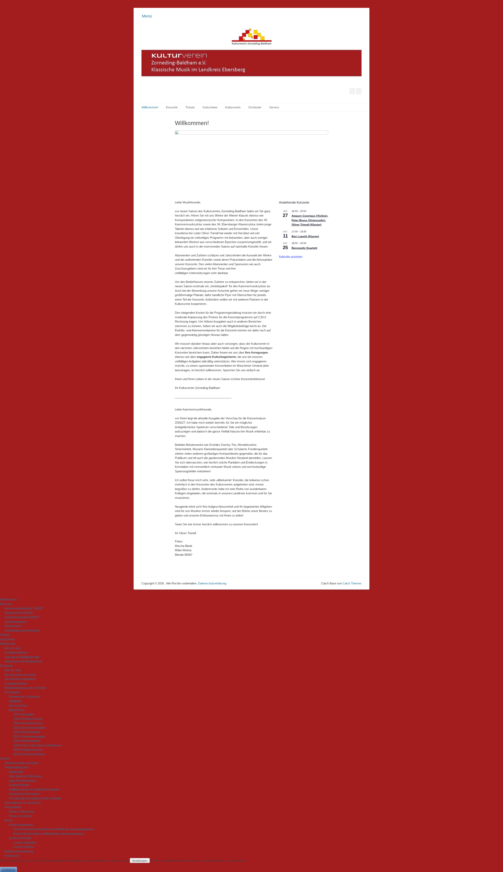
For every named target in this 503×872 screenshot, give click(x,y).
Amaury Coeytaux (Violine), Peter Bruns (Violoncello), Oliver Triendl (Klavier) (310, 220)
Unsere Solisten (23, 846)
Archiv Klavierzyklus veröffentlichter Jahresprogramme (48, 833)
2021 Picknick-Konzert (27, 723)
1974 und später (23, 714)
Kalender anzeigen (290, 256)
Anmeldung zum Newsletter (22, 630)
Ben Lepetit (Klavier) (305, 236)
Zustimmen (8, 869)
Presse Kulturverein (21, 811)
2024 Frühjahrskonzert (27, 749)
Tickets (190, 107)
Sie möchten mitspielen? (20, 679)
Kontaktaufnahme (16, 652)
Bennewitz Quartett (304, 248)
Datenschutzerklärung (212, 583)
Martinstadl (16, 771)
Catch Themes (352, 583)
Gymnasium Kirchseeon (24, 793)
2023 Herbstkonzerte (26, 740)
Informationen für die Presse (23, 802)
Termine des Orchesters (24, 696)
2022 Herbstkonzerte (26, 732)
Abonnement (13, 626)
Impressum (12, 855)
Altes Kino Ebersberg (22, 780)
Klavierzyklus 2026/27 (19, 612)
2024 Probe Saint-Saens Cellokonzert (37, 745)
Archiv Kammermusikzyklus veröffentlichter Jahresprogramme (53, 829)
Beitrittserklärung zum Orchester (25, 687)
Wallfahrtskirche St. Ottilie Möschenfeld (34, 789)
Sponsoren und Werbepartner (23, 661)
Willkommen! (149, 107)
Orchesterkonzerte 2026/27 (22, 617)
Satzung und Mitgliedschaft (22, 657)
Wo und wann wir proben (20, 674)
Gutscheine (210, 107)
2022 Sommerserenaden (29, 727)
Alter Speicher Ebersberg (25, 776)
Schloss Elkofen (19, 785)
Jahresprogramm (16, 621)
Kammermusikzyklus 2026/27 (24, 608)
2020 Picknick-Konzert (27, 718)
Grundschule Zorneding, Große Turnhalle (35, 798)
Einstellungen (139, 860)
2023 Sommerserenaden (29, 736)
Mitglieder (15, 701)
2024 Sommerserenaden (29, 754)
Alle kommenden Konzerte (22, 763)
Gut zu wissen (18, 705)
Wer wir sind (12, 648)
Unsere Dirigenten (25, 842)
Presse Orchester (20, 816)
